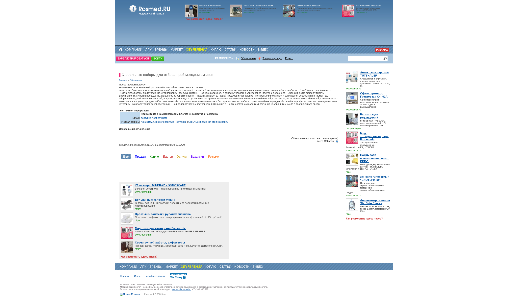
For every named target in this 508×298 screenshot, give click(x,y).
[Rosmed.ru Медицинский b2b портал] (149, 15)
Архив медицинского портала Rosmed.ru (164, 122)
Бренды (161, 49)
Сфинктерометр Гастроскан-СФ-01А (374, 95)
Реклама (382, 50)
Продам (140, 156)
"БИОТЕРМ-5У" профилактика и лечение (258, 5)
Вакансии (197, 156)
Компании (133, 49)
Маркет (177, 49)
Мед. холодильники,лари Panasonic (368, 5)
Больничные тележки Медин (155, 199)
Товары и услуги (272, 58)
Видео (263, 49)
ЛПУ (148, 49)
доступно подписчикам (154, 118)
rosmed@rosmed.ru (181, 289)
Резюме (213, 156)
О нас (137, 276)
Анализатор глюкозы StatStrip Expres (375, 201)
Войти (157, 58)
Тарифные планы (155, 276)
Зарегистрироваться (133, 58)
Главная (123, 80)
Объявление (248, 58)
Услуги (182, 156)
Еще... (289, 58)
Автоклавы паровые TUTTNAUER (374, 74)
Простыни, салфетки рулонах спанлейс (163, 214)
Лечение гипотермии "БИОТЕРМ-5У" (310, 5)
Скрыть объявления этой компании (208, 122)
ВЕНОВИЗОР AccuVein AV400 (209, 5)
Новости (247, 49)
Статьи (230, 49)
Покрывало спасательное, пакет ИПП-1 (374, 158)
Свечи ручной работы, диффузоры (160, 242)
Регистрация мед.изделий (369, 116)
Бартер (168, 156)
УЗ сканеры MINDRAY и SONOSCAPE (160, 185)
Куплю (216, 49)
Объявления (196, 49)
